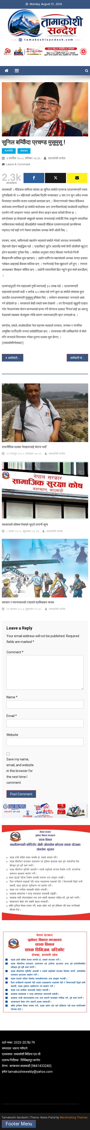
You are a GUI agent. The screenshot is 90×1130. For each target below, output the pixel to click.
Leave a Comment (18, 164)
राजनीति (9, 150)
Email (11, 716)
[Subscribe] (77, 178)
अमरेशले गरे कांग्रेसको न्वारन (16, 358)
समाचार (24, 150)
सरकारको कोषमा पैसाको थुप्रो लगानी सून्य (25, 524)
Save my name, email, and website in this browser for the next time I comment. (20, 770)
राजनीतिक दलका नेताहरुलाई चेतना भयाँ (24, 447)
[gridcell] (45, 1057)
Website (12, 735)
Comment (15, 652)
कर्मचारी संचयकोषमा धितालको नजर (79, 358)
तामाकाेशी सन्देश (56, 158)
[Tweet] (55, 178)
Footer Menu (19, 1124)
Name (12, 697)
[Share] (34, 178)
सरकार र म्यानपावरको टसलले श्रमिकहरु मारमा (28, 602)
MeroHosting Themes (73, 1117)
